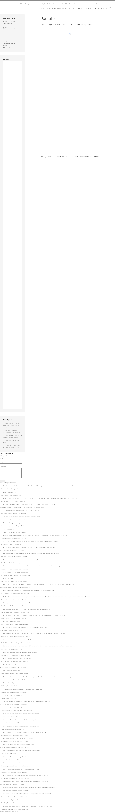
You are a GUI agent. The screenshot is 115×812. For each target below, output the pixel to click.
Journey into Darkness (9, 43)
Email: (2, 462)
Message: (3, 466)
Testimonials (88, 8)
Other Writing (76, 8)
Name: (2, 458)
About (103, 8)
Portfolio (96, 8)
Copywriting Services (61, 8)
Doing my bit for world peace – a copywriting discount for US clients (12, 425)
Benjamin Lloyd (7, 47)
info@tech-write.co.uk (9, 29)
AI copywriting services (45, 8)
